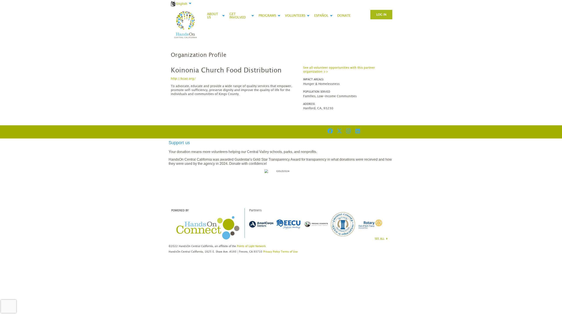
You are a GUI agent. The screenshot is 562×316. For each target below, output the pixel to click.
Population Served (316, 91)
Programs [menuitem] (267, 15)
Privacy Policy (271, 251)
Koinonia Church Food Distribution (226, 70)
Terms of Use (289, 251)
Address (309, 104)
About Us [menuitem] (212, 16)
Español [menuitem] (321, 15)
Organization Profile (198, 55)
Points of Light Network (251, 246)
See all (380, 238)
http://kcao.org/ (183, 78)
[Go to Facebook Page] (329, 131)
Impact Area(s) (313, 79)
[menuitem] (181, 1)
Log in (381, 14)
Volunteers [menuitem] (295, 15)
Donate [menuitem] (344, 15)
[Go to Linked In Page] (357, 131)
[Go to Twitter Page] (338, 131)
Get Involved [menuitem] (237, 16)
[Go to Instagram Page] (347, 131)
